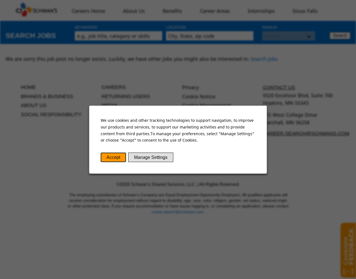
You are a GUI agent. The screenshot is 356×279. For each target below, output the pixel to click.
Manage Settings (150, 157)
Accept (113, 157)
